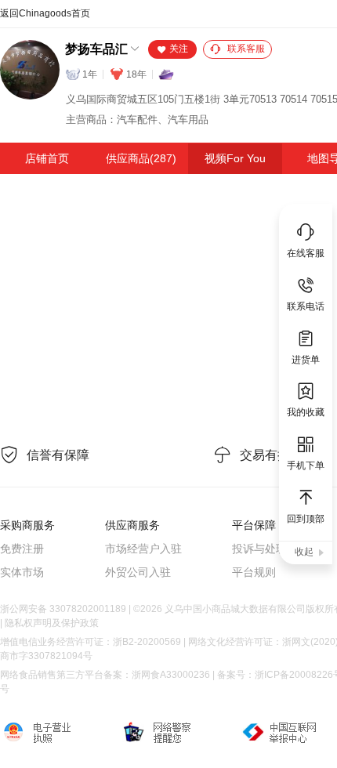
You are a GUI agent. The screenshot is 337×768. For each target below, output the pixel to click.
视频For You (235, 158)
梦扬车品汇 (96, 49)
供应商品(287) (141, 158)
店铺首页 (47, 158)
